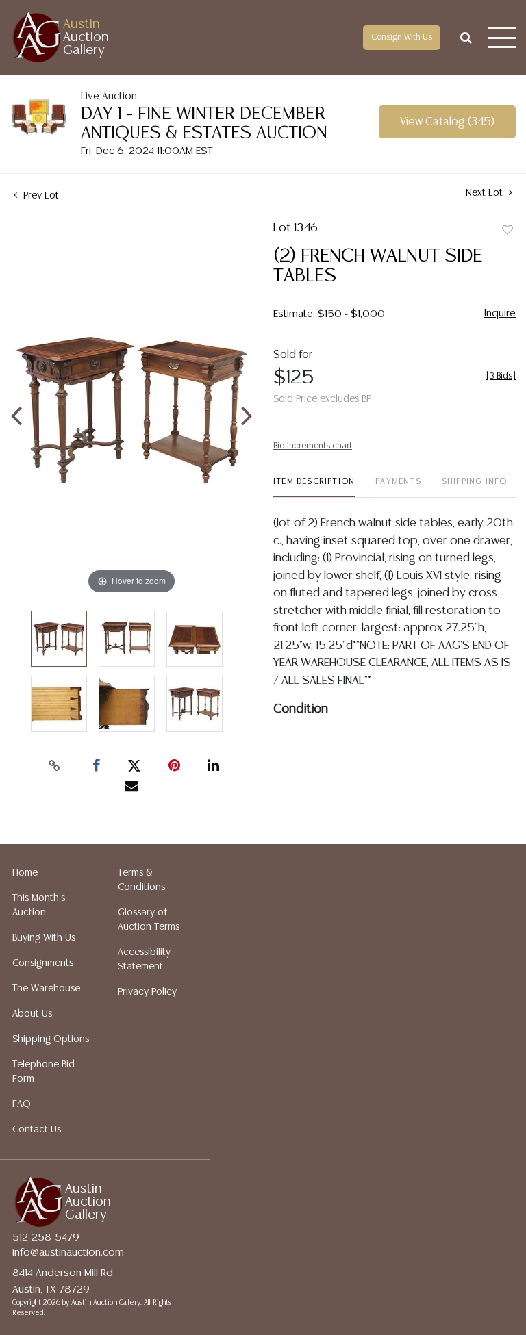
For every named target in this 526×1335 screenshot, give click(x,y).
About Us (32, 1014)
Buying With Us (43, 938)
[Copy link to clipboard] (55, 766)
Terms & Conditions (141, 880)
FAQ (21, 1104)
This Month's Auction (38, 905)
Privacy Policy (147, 992)
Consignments (42, 963)
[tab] (314, 487)
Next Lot (485, 193)
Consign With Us (401, 37)
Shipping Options (50, 1039)
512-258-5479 (45, 1237)
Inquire (500, 313)
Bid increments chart (312, 446)
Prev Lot (40, 196)
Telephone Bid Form (43, 1072)
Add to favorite (507, 231)
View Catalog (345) (447, 122)
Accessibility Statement (144, 959)
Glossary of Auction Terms (148, 920)
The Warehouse (46, 988)
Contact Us (36, 1129)
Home (25, 873)
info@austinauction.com (68, 1252)
